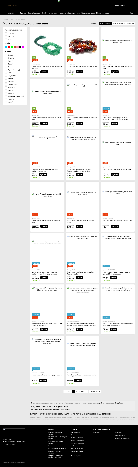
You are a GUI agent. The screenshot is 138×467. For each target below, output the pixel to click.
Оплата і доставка (34, 13)
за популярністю (105, 23)
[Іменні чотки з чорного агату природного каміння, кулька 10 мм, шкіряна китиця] (47, 251)
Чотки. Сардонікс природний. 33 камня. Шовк (82, 66)
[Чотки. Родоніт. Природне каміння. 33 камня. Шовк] (47, 96)
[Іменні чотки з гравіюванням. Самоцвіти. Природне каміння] (82, 251)
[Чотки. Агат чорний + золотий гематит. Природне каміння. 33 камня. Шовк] (82, 148)
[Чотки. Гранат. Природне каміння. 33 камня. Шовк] (47, 199)
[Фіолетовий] (23, 47)
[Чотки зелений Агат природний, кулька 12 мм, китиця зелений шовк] (47, 302)
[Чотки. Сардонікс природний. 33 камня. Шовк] (82, 45)
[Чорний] (20, 47)
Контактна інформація (67, 13)
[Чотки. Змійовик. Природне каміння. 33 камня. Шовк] (118, 45)
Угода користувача (88, 13)
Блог (78, 13)
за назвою (130, 23)
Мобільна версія (10, 445)
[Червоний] (9, 47)
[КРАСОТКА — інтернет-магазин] (14, 432)
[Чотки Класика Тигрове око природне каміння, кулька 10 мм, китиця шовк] (82, 354)
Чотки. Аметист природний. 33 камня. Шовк (117, 169)
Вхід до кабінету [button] (76, 432)
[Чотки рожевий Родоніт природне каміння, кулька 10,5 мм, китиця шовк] (118, 251)
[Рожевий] (17, 47)
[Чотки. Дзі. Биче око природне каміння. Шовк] (118, 199)
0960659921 (119, 5)
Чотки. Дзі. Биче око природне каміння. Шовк (117, 220)
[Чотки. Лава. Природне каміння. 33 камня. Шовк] (82, 199)
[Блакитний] (6, 47)
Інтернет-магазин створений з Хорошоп (14, 462)
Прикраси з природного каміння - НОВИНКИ (55, 456)
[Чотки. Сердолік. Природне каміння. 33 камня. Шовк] (82, 96)
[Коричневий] (14, 47)
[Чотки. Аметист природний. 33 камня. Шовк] (118, 148)
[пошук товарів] (5, 5)
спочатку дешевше (119, 23)
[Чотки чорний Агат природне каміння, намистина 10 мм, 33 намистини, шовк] (118, 96)
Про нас (23, 13)
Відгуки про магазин (103, 13)
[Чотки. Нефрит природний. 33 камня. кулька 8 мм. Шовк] (47, 45)
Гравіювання (52, 446)
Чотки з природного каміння (57, 448)
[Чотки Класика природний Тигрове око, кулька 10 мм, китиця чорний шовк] (118, 302)
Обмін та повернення (49, 13)
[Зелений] (12, 47)
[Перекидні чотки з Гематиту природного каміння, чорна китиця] (47, 148)
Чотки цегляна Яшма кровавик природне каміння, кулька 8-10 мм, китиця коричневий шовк (81, 325)
